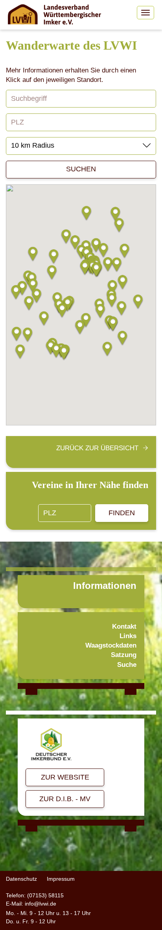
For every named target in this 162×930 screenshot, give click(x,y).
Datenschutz (21, 879)
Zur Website (65, 777)
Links (128, 636)
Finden (122, 513)
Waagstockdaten (110, 645)
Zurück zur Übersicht (97, 448)
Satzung (123, 655)
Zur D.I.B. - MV (64, 799)
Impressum (61, 879)
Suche (126, 664)
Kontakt (124, 626)
